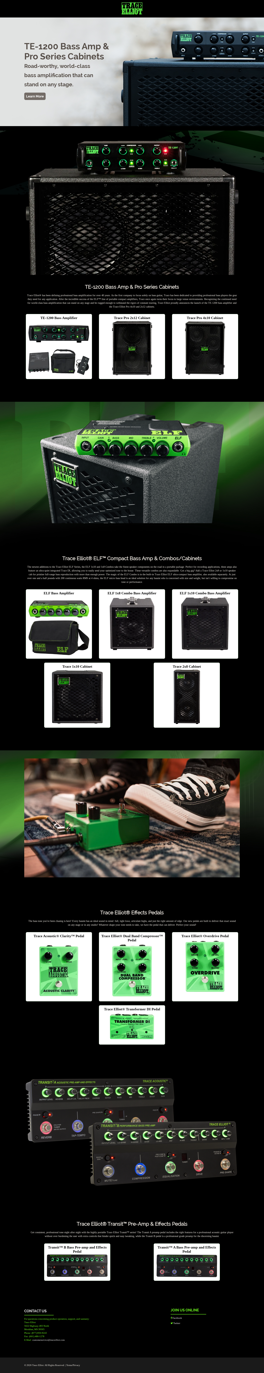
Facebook (177, 1318)
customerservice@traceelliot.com (48, 1340)
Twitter (176, 1323)
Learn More (35, 96)
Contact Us (35, 1311)
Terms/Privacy (73, 1365)
